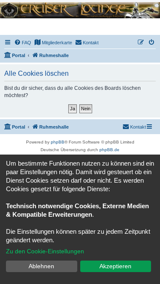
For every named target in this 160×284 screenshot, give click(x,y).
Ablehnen (41, 266)
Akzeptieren (115, 266)
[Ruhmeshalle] (80, 10)
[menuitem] (22, 42)
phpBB (57, 142)
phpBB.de (109, 149)
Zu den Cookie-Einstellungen (45, 251)
